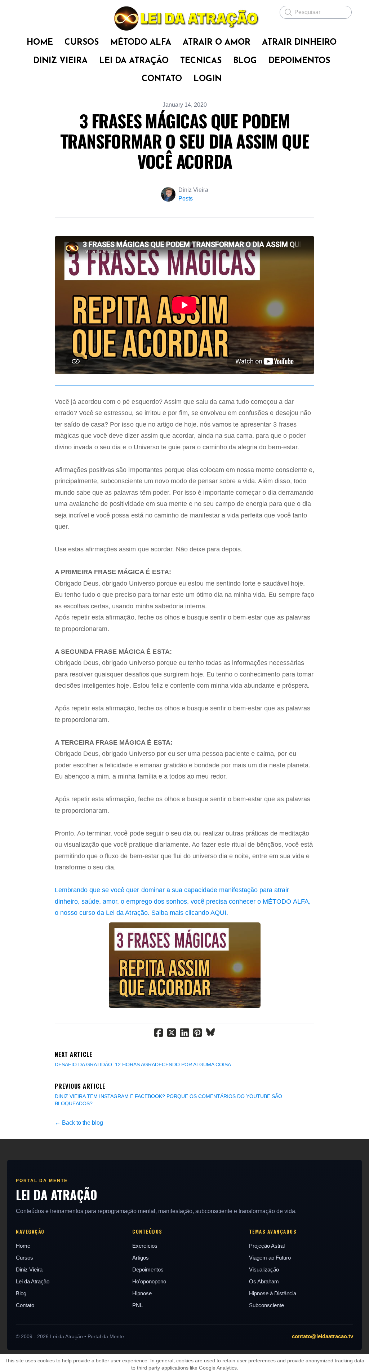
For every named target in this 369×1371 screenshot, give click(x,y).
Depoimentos (148, 1269)
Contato (25, 1305)
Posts (185, 198)
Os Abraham (264, 1281)
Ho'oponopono (149, 1281)
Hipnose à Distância (272, 1293)
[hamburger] (23, 11)
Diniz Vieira (29, 1269)
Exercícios (144, 1246)
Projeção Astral (267, 1246)
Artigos (140, 1258)
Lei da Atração (32, 1281)
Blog (21, 1293)
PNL (137, 1305)
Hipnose (142, 1293)
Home (23, 1246)
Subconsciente (266, 1305)
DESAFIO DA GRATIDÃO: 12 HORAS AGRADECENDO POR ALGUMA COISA (143, 1064)
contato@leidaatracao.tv (322, 1336)
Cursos (24, 1258)
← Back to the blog (79, 1123)
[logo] (184, 18)
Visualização (264, 1269)
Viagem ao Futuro (270, 1258)
